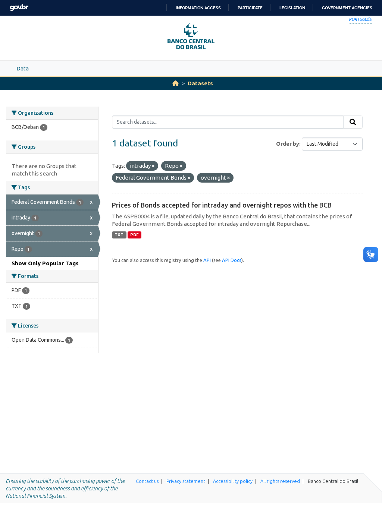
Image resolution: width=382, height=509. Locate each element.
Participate (250, 7)
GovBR (19, 7)
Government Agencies (347, 7)
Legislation (292, 7)
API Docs (231, 260)
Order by (287, 144)
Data (22, 68)
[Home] (175, 83)
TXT (119, 235)
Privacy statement (185, 481)
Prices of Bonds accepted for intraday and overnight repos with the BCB (222, 205)
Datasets (200, 83)
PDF (134, 235)
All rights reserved (280, 481)
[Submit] (353, 122)
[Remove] (153, 166)
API (207, 260)
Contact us (147, 481)
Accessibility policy (233, 481)
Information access (198, 7)
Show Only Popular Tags (45, 263)
